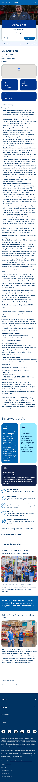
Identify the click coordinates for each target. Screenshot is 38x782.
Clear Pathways (8, 472)
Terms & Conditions (6, 771)
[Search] (32, 2)
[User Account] (35, 2)
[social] (3, 731)
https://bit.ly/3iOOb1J (19, 302)
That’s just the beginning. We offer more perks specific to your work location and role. (17, 529)
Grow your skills (9, 475)
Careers (4, 699)
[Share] (4, 38)
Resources (5, 715)
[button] (8, 38)
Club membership (9, 431)
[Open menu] (2, 2)
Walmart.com (4, 768)
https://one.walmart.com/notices (15, 262)
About (3, 722)
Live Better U (25, 431)
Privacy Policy (5, 773)
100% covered (26, 434)
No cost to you (8, 434)
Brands (4, 707)
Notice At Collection (6, 776)
